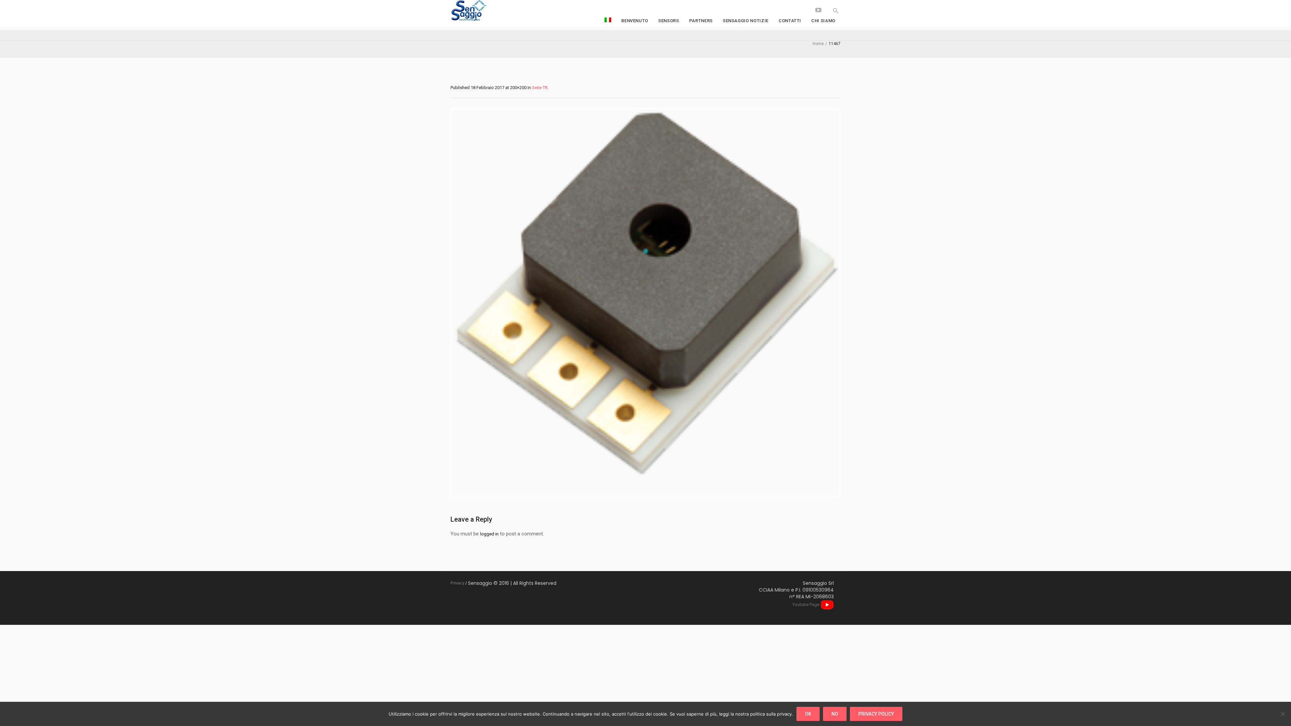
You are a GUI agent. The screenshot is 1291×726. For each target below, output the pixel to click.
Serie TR (540, 87)
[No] (1282, 714)
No (834, 714)
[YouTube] (818, 10)
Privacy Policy (876, 714)
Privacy (457, 583)
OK (808, 714)
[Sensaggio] (501, 11)
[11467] (645, 303)
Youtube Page (806, 604)
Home (818, 43)
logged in (489, 533)
